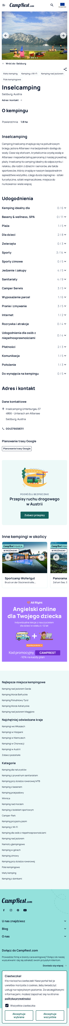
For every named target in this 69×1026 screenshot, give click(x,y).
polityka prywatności (18, 998)
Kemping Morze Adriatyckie (15, 705)
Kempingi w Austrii (11, 749)
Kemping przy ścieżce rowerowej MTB (21, 781)
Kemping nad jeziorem (52, 73)
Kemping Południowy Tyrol (15, 700)
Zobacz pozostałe (11, 754)
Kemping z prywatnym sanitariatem (20, 775)
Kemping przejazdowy (13, 792)
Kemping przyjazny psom (14, 821)
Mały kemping (10, 73)
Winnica (6, 798)
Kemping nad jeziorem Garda (16, 688)
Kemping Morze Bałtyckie (15, 694)
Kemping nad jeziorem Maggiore (18, 711)
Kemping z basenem (12, 786)
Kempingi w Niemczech (13, 737)
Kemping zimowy (10, 855)
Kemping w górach (11, 849)
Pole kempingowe (12, 79)
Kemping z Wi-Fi (29, 73)
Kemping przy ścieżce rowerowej (18, 861)
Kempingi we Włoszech (13, 726)
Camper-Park (9, 815)
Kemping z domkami (12, 878)
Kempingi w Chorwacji (13, 743)
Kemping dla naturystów (14, 769)
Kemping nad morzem (13, 804)
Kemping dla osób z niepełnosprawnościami (24, 832)
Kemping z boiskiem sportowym (18, 809)
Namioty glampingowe (13, 844)
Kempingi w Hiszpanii (12, 732)
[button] (34, 207)
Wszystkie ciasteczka (22, 1005)
